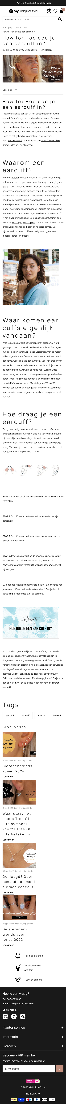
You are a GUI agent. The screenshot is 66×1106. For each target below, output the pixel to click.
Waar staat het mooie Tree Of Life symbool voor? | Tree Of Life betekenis (17, 823)
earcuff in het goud (16, 682)
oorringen (17, 222)
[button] (16, 89)
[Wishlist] (55, 11)
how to (41, 715)
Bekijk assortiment (4, 11)
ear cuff (10, 715)
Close (33, 1027)
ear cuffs (30, 678)
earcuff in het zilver (50, 140)
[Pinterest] (14, 1017)
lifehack (57, 715)
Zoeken (59, 19)
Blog (26, 27)
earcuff (6, 118)
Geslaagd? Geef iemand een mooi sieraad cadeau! (19, 881)
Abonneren (59, 1069)
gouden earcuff (14, 140)
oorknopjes (29, 222)
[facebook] (23, 1017)
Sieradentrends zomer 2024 (18, 768)
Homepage (8, 27)
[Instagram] (5, 1017)
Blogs (18, 27)
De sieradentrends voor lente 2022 (15, 934)
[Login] (49, 11)
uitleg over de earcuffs (32, 593)
